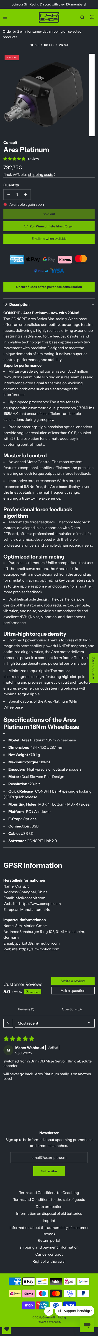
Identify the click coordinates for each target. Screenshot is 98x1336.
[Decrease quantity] (9, 195)
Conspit (10, 142)
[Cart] (92, 17)
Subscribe (49, 1171)
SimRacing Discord (37, 4)
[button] (14, 158)
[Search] (82, 17)
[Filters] (8, 1023)
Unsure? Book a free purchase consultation (49, 287)
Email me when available (49, 239)
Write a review (73, 981)
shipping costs (40, 174)
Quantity (11, 185)
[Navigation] (5, 17)
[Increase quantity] (26, 195)
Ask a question (73, 990)
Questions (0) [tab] (72, 1009)
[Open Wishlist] (6, 1329)
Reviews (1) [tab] (26, 1009)
